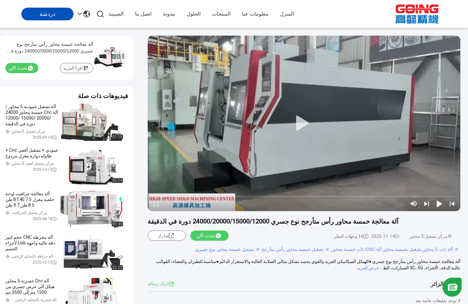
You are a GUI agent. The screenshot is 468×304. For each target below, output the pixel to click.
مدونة (169, 14)
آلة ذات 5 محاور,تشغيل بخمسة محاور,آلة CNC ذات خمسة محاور (392, 249)
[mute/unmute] (414, 203)
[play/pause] (439, 203)
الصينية (116, 14)
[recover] (452, 295)
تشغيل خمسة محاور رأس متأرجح (293, 249)
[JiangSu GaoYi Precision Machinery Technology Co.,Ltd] (417, 14)
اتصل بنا (143, 14)
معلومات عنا (255, 14)
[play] (304, 123)
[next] (426, 203)
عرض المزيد (368, 267)
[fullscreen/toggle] (156, 203)
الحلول (194, 14)
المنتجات (221, 14)
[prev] (452, 203)
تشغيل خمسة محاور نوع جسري (224, 249)
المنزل (287, 14)
